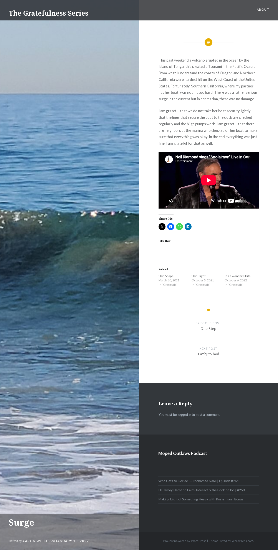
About (263, 9)
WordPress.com (242, 541)
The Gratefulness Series (48, 13)
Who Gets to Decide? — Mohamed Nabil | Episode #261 (198, 481)
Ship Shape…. (167, 276)
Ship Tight (199, 276)
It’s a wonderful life (238, 276)
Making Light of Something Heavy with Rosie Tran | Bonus (200, 499)
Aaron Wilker (36, 541)
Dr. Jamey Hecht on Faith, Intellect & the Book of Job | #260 (201, 490)
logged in (184, 414)
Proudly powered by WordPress (184, 541)
